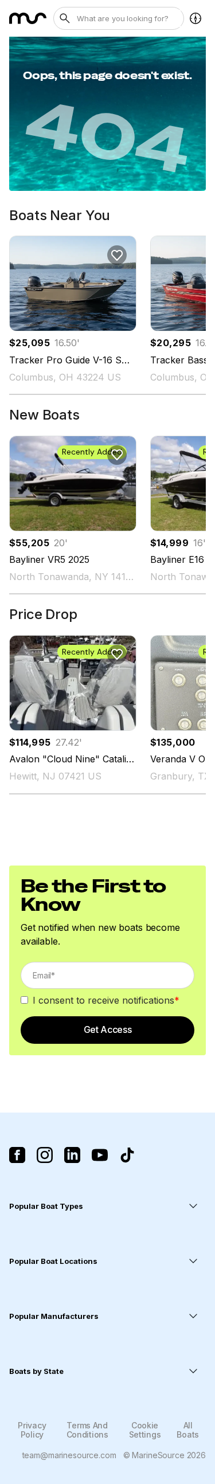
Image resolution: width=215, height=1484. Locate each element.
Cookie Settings (145, 1429)
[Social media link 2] (45, 1155)
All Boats (188, 1429)
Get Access (108, 1029)
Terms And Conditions (87, 1429)
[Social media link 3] (72, 1155)
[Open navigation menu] (195, 18)
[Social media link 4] (100, 1155)
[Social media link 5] (127, 1155)
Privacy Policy (32, 1429)
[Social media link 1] (17, 1155)
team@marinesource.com (69, 1455)
